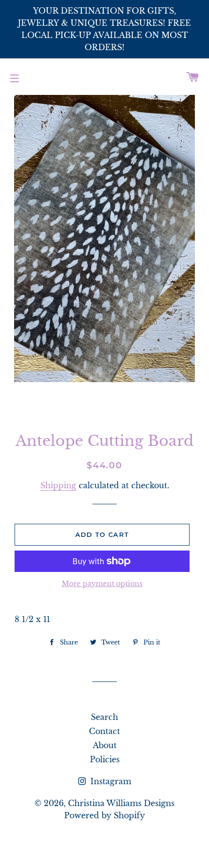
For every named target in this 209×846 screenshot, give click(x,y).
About (105, 745)
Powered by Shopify (104, 815)
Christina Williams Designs (121, 803)
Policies (105, 759)
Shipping (58, 485)
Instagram (109, 781)
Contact (104, 731)
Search (104, 717)
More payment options (102, 583)
